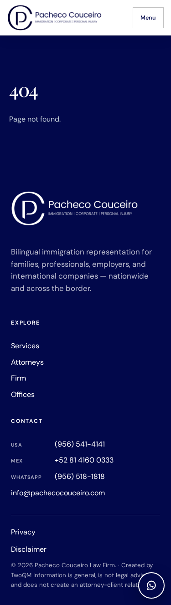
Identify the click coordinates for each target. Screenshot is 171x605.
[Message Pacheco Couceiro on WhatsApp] (151, 585)
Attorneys (27, 362)
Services (25, 346)
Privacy (23, 532)
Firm (18, 378)
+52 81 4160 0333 (62, 460)
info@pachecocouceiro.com (58, 493)
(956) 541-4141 (58, 444)
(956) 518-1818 (58, 476)
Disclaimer (29, 549)
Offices (23, 394)
